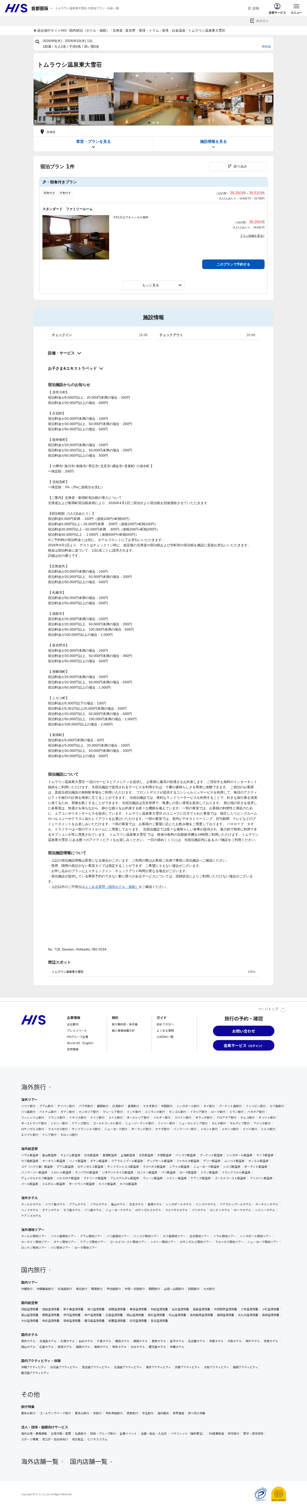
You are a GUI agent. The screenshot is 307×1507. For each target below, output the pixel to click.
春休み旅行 (28, 1413)
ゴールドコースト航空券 (230, 1178)
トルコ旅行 (268, 1129)
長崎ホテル (101, 1347)
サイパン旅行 (66, 1106)
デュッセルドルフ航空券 (37, 1178)
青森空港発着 (138, 1309)
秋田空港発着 (159, 1309)
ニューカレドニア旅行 (193, 1123)
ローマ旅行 (218, 1112)
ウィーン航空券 (153, 1178)
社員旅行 (80, 1433)
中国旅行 (167, 1106)
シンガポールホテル (179, 1204)
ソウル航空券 (29, 1155)
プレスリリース (77, 1030)
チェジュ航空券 (70, 1155)
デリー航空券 (211, 1161)
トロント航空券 (61, 1172)
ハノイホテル (29, 1210)
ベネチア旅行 (256, 1112)
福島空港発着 (201, 1309)
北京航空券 (146, 1155)
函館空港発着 (117, 1309)
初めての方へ (165, 1024)
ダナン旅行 (67, 1112)
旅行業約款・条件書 (125, 1024)
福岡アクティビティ (245, 1367)
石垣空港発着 (138, 1321)
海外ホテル (29, 1197)
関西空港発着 (50, 1315)
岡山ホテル (28, 1347)
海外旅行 (33, 1086)
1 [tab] (149, 123)
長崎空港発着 (270, 1315)
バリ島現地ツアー (117, 1236)
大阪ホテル (234, 1341)
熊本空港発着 (50, 1321)
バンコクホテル (205, 1204)
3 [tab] (158, 123)
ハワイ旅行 (28, 1106)
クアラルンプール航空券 (127, 1161)
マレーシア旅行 (113, 1112)
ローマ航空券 (188, 1172)
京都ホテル (216, 1341)
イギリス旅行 (77, 1117)
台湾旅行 (118, 1106)
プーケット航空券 (211, 1155)
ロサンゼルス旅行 (32, 1129)
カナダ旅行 (162, 1129)
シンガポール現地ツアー (255, 1236)
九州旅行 (209, 1289)
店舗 (255, 8)
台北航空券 (91, 1155)
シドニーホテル (265, 1210)
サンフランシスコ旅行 (86, 1129)
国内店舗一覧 (88, 1461)
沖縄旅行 (27, 1289)
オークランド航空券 (82, 1184)
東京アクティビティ (158, 1367)
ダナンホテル (50, 1210)
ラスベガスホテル (176, 1210)
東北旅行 (81, 1289)
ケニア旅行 (49, 1135)
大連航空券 (164, 1155)
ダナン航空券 (98, 1161)
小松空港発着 (270, 1309)
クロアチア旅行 (226, 1117)
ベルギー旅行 (162, 1117)
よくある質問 (165, 1030)
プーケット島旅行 (230, 1106)
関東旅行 (97, 1289)
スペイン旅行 (182, 1117)
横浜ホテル (122, 1341)
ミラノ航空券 (209, 1172)
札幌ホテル (67, 1341)
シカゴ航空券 (231, 1166)
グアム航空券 (65, 1166)
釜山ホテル (118, 1204)
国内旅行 (33, 1269)
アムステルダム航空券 (124, 1178)
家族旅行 (132, 1413)
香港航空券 (109, 1155)
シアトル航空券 (179, 1166)
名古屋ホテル (196, 1341)
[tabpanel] (74, 99)
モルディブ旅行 (240, 1123)
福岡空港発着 (225, 1315)
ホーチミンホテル (266, 1204)
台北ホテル (136, 1204)
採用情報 (72, 1049)
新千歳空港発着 (73, 1309)
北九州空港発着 (248, 1315)
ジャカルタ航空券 (188, 1161)
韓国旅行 (102, 1106)
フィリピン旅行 (256, 1106)
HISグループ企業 (77, 1037)
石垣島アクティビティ (64, 1367)
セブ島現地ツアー (174, 1236)
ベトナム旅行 (48, 1112)
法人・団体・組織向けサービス (44, 1427)
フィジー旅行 (166, 1123)
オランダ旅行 (204, 1117)
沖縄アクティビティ (33, 1367)
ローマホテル (242, 1210)
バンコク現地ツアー (146, 1236)
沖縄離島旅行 (45, 1289)
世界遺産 (178, 1413)
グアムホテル (77, 1204)
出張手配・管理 (61, 1433)
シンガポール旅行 (188, 1106)
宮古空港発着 (159, 1321)
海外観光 (163, 1413)
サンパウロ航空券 (86, 1172)
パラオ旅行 (86, 1106)
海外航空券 (29, 1148)
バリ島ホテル (93, 1210)
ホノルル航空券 (258, 1161)
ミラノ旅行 (236, 1112)
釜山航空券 (49, 1155)
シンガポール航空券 (239, 1155)
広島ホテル (46, 1347)
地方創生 (77, 1439)
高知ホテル (65, 1347)
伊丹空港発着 (72, 1315)
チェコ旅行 (247, 1117)
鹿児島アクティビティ (35, 1373)
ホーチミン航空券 (53, 1161)
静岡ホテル (140, 1341)
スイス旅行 (115, 1117)
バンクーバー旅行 (185, 1129)
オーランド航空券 (255, 1166)
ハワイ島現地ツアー (63, 1236)
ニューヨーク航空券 (206, 1166)
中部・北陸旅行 (135, 1289)
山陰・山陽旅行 (174, 1289)
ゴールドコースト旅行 (107, 1123)
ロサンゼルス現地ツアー (195, 1242)
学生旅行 (148, 1413)
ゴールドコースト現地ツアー (128, 1242)
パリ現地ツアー (61, 1247)
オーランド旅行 (141, 1129)
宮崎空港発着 (72, 1321)
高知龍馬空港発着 (201, 1315)
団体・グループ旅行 (103, 1433)
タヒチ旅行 (219, 1123)
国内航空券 (29, 1302)
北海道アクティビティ (128, 1367)
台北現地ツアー (199, 1236)
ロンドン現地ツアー (34, 1247)
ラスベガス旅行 (58, 1129)
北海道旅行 (65, 1289)
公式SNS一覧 (165, 1037)
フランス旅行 (56, 1117)
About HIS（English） (81, 1043)
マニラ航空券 (264, 1155)
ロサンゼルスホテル (148, 1210)
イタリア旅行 (198, 1112)
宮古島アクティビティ (96, 1367)
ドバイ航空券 (107, 1184)
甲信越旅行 (113, 1289)
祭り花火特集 (196, 1413)
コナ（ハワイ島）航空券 (37, 1166)
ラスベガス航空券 (154, 1166)
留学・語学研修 (253, 1433)
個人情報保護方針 (123, 1030)
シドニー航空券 (176, 1178)
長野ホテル (159, 1341)
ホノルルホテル (31, 1204)
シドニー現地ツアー (163, 1242)
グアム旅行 (46, 1106)
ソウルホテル (98, 1204)
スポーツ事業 (29, 1439)
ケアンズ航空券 (200, 1178)
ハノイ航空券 (77, 1161)
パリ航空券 (168, 1172)
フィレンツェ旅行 (32, 1117)
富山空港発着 (29, 1315)
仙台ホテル (86, 1341)
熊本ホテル (119, 1347)
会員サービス (277, 12)
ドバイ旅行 (250, 1129)
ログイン (262, 21)
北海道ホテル (48, 1341)
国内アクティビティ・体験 (41, 1360)
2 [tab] (153, 123)
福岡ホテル (83, 1347)
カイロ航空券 (128, 1184)
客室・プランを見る (93, 141)
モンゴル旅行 (177, 1112)
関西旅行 (154, 1289)
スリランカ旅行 (155, 1112)
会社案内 (72, 1024)
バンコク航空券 (185, 1155)
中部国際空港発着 (225, 1309)
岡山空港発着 (135, 1315)
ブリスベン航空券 (261, 1178)
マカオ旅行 (150, 1106)
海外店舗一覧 (40, 1461)
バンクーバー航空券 (34, 1172)
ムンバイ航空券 (234, 1161)
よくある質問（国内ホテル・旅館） (112, 887)
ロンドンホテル (220, 1210)
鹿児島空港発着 (94, 1321)
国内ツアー (29, 1282)
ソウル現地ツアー (224, 1236)
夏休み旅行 (82, 1413)
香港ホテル (155, 1204)
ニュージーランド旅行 (139, 1123)
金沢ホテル (177, 1341)
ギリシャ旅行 (267, 1117)
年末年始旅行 (114, 1413)
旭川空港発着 (96, 1309)
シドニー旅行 (59, 1123)
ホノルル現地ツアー (34, 1236)
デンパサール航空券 (160, 1161)
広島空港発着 (114, 1315)
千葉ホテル (104, 1341)
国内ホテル (29, 1334)
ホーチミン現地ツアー (35, 1242)
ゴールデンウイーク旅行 (55, 1413)
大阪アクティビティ (216, 1367)
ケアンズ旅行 (80, 1123)
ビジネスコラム (97, 1439)
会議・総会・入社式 (154, 1433)
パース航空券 (29, 1184)
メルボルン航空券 (53, 1184)
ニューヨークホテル (118, 1210)
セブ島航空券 (29, 1161)
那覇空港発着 (117, 1321)
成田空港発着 (50, 1309)
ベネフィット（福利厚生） (188, 1433)
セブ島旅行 (277, 1106)
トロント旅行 (209, 1129)
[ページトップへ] (283, 1008)
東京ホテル (28, 1341)
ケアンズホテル (31, 1216)
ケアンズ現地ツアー (93, 1242)
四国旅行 (194, 1289)
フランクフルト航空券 (236, 1172)
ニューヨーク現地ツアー (263, 1242)
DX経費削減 (216, 1433)
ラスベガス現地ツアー (229, 1242)
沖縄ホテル (177, 1347)
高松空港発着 (156, 1315)
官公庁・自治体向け (55, 1439)
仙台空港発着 (180, 1309)
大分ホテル (137, 1347)
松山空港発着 (177, 1315)
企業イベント (128, 1433)
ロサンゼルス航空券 (90, 1166)
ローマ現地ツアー (85, 1247)
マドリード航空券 (94, 1178)
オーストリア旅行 (138, 1117)
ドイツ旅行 (97, 1117)
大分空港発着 (29, 1321)
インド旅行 (134, 1112)
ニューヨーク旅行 (115, 1129)
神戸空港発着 (93, 1315)
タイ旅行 (209, 1106)
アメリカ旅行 (262, 1123)
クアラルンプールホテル (235, 1204)
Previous (38, 99)
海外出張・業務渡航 (34, 1433)
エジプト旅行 (29, 1135)
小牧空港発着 (249, 1309)
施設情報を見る (213, 141)
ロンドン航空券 (147, 1172)
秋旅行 (97, 1413)
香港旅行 (133, 1106)
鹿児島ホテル (157, 1347)
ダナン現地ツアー (64, 1242)
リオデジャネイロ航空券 (117, 1172)
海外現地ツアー (32, 1229)
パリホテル (199, 1210)
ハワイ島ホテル (55, 1204)
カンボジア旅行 (89, 1112)
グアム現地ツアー (91, 1236)
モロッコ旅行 (69, 1135)
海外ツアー (29, 1099)
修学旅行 (233, 1433)
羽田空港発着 (29, 1309)
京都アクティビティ (187, 1367)
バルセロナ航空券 (68, 1178)
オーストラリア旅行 (34, 1123)
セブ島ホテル (72, 1210)
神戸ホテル (253, 1341)
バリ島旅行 (28, 1112)
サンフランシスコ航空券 (123, 1166)
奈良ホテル (271, 1341)
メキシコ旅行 (230, 1129)
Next (268, 99)
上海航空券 (128, 1155)
